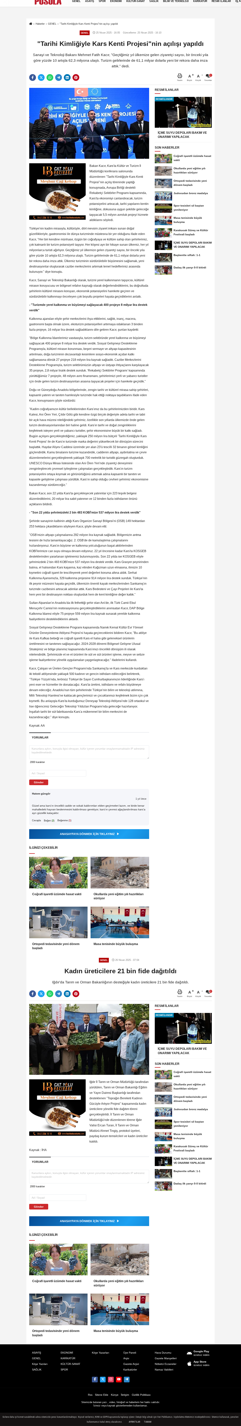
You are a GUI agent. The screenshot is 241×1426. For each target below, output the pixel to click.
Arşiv (126, 1358)
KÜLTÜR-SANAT (70, 1364)
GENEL (36, 1358)
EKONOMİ (67, 1352)
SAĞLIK (36, 1369)
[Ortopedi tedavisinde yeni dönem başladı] (58, 922)
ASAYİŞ (36, 1352)
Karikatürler (130, 1369)
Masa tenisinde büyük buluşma (116, 944)
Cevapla (36, 820)
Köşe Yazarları (100, 1352)
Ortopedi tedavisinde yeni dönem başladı (55, 946)
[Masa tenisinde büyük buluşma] (120, 922)
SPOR (64, 1369)
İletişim (125, 1394)
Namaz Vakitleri (164, 1369)
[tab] (40, 737)
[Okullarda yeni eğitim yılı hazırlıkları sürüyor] (120, 872)
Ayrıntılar (134, 1422)
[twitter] (41, 77)
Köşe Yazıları (40, 1364)
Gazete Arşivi (131, 1364)
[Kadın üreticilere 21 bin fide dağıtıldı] (89, 1039)
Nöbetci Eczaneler (165, 1364)
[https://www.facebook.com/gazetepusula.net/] (95, 1379)
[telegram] (58, 77)
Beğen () (49, 820)
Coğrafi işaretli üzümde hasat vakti (56, 894)
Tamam (147, 1422)
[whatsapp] (50, 77)
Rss (90, 1394)
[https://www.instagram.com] (111, 1379)
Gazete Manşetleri (166, 1358)
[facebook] (32, 77)
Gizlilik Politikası (141, 1394)
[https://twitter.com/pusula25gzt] (103, 1379)
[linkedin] (67, 77)
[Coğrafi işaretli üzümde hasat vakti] (58, 872)
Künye (114, 1394)
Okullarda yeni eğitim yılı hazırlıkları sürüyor (118, 896)
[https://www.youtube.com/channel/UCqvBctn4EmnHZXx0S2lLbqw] (119, 1379)
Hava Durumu (163, 1352)
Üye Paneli (129, 1352)
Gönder (38, 782)
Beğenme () (64, 820)
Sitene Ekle (101, 1394)
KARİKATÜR (68, 1358)
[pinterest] (75, 77)
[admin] (127, 1379)
